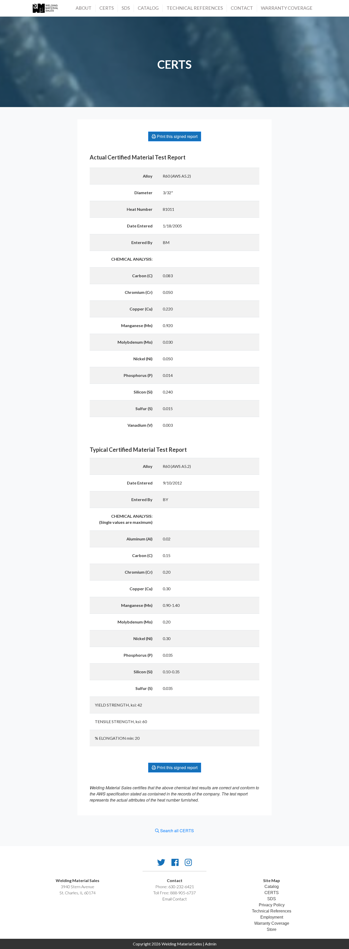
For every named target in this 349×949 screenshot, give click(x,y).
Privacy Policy (272, 905)
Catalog (148, 8)
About (83, 8)
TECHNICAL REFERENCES (195, 8)
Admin (210, 943)
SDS (126, 8)
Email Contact (174, 898)
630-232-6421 (181, 886)
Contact (242, 8)
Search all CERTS (176, 831)
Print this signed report (176, 136)
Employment (271, 917)
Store (271, 929)
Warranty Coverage (286, 8)
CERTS (106, 8)
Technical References (271, 911)
